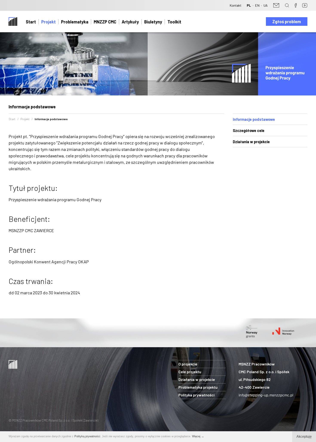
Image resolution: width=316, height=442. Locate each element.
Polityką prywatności (87, 436)
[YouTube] (304, 5)
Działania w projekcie (251, 141)
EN (257, 5)
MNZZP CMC (105, 21)
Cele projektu (189, 371)
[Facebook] (295, 5)
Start (31, 21)
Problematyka (74, 21)
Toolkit (174, 21)
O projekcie (187, 364)
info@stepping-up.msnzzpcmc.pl (266, 395)
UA (265, 5)
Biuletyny (153, 21)
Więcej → (198, 436)
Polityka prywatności (196, 395)
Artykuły (130, 21)
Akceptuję (304, 436)
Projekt (48, 21)
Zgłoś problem (286, 21)
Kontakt (235, 5)
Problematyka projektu (198, 387)
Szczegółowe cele (248, 130)
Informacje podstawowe (254, 119)
